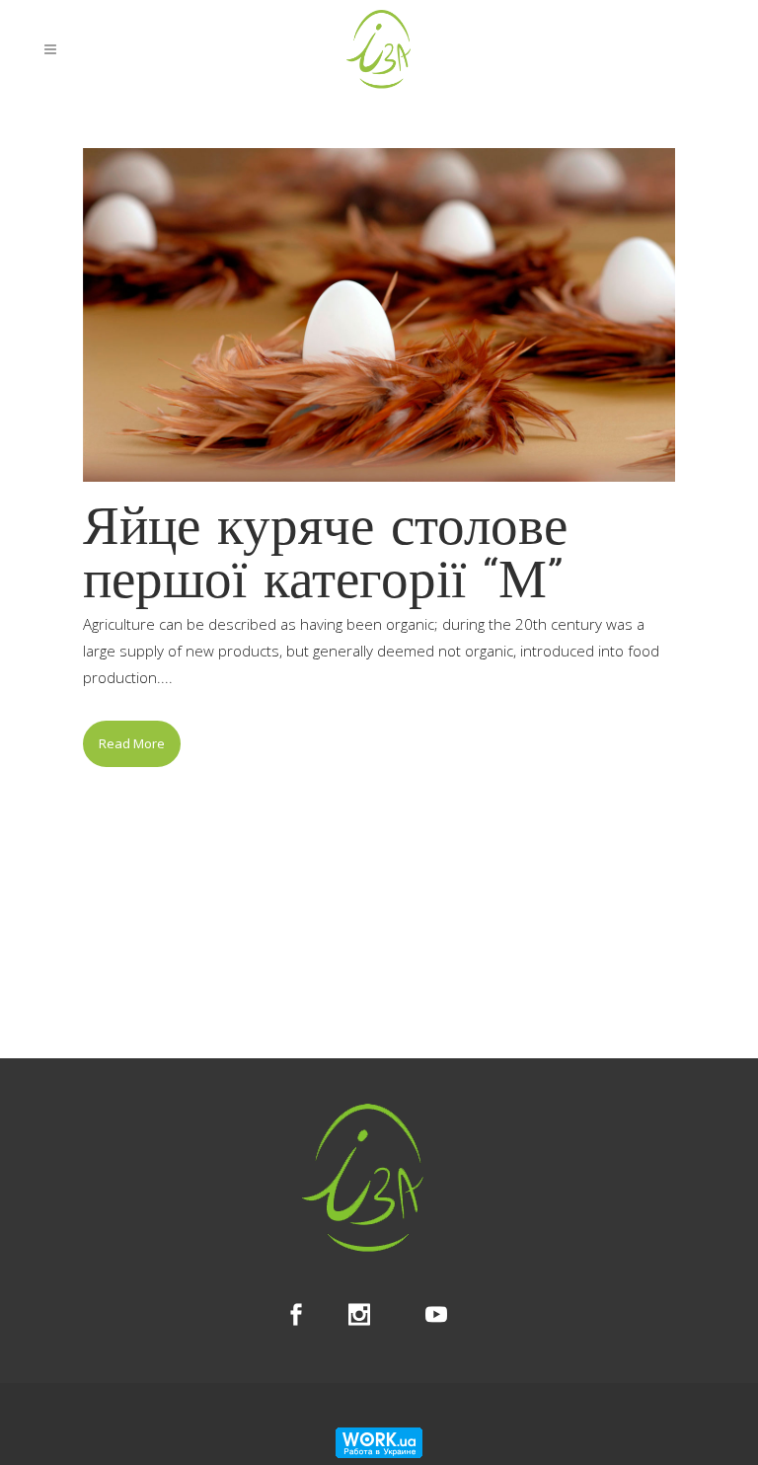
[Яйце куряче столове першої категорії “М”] (379, 315)
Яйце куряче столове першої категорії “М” (325, 557)
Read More (132, 743)
